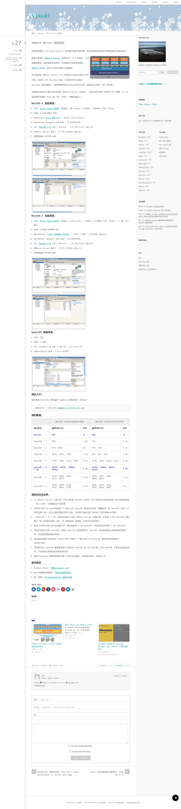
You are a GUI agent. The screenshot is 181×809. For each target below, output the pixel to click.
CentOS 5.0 (45, 127)
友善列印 (15, 70)
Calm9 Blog (163, 137)
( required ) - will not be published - (55, 707)
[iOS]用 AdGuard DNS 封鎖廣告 (159, 210)
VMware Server (52, 58)
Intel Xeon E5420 (49, 221)
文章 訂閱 (144, 262)
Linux (15, 58)
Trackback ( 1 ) (105, 665)
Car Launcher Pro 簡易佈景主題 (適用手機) (155, 121)
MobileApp (143, 163)
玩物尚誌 (162, 152)
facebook (169, 72)
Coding (141, 145)
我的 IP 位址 (164, 148)
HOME (33, 33)
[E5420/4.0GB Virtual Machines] (59, 329)
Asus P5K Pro (53, 118)
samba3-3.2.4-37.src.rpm (70, 408)
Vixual (41, 16)
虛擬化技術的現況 (63, 572)
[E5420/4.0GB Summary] (59, 293)
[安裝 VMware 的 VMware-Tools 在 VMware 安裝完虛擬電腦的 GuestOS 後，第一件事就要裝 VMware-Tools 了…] (81, 631)
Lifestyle (143, 160)
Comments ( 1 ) (121, 665)
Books (141, 141)
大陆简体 (147, 104)
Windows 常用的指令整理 (155, 206)
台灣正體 (153, 104)
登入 (140, 258)
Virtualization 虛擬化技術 (58, 577)
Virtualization (14, 54)
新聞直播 (144, 2)
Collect (142, 148)
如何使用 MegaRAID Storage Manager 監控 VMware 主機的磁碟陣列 (113, 646)
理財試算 (118, 2)
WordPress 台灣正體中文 (148, 269)
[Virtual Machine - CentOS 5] (59, 391)
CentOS (8, 58)
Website (142, 190)
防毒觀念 (154, 2)
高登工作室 (162, 156)
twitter (172, 72)
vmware (16, 61)
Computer (142, 152)
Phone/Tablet (144, 167)
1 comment (14, 65)
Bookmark (142, 137)
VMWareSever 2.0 (60, 568)
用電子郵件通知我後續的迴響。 (82, 746)
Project (142, 171)
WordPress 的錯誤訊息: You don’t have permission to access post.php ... (57, 773)
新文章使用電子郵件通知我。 (82, 752)
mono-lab (102, 802)
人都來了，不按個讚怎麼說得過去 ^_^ (152, 84)
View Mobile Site (133, 802)
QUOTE (124, 676)
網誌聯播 (165, 2)
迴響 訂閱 (144, 265)
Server (40, 33)
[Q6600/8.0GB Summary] (59, 176)
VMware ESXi (38, 68)
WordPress (120, 802)
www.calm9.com (165, 145)
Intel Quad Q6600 (49, 108)
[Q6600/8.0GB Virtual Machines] (59, 213)
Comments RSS (57, 665)
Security (142, 175)
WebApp (141, 186)
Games (141, 156)
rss (176, 72)
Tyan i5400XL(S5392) (58, 234)
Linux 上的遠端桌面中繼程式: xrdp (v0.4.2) (107, 773)
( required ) (42, 700)
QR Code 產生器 (165, 141)
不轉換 (141, 104)
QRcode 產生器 (131, 2)
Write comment (41, 665)
